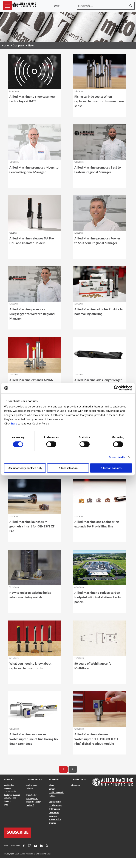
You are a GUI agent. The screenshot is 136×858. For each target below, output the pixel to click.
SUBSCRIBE (18, 832)
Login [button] (58, 5)
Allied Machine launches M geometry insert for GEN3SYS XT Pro (31, 526)
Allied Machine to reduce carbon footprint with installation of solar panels (98, 597)
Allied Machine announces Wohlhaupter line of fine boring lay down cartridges (33, 739)
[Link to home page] (24, 5)
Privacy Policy (55, 819)
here (14, 423)
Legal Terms (54, 813)
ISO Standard (54, 809)
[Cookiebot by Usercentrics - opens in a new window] (116, 388)
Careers (52, 789)
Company (18, 45)
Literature (75, 785)
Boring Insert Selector (32, 787)
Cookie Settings (55, 805)
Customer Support (12, 795)
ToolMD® (30, 805)
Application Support (9, 787)
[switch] (51, 444)
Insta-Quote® (32, 798)
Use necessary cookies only (25, 467)
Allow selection (68, 467)
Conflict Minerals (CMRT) (56, 794)
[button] (7, 5)
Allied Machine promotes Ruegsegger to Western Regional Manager (32, 314)
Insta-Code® (31, 795)
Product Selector (33, 802)
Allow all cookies (111, 467)
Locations (53, 816)
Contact (7, 801)
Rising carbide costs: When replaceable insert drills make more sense (99, 101)
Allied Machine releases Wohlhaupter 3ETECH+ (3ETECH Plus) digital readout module (96, 739)
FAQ (6, 805)
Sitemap (52, 823)
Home (5, 45)
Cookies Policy (55, 802)
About (51, 785)
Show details (117, 457)
